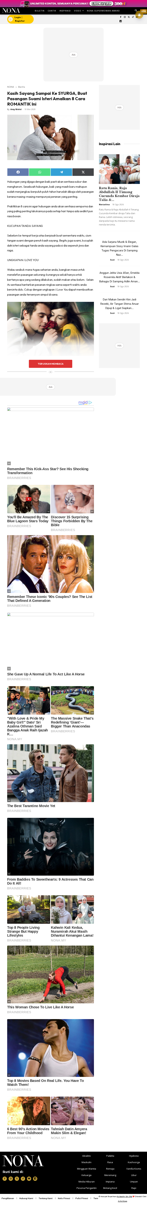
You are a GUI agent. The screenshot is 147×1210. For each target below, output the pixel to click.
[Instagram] (125, 17)
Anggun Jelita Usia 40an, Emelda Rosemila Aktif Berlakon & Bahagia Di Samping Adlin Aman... (119, 277)
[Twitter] (129, 17)
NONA (10, 86)
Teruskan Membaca (50, 363)
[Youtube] (29, 1179)
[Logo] (11, 10)
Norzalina (104, 204)
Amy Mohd (16, 109)
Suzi (112, 259)
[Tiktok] (133, 17)
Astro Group (122, 1201)
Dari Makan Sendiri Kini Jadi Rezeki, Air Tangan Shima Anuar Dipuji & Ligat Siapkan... (119, 304)
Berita (21, 86)
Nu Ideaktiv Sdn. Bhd (124, 1196)
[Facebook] (121, 17)
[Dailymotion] (121, 21)
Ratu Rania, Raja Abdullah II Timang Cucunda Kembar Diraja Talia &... (119, 194)
